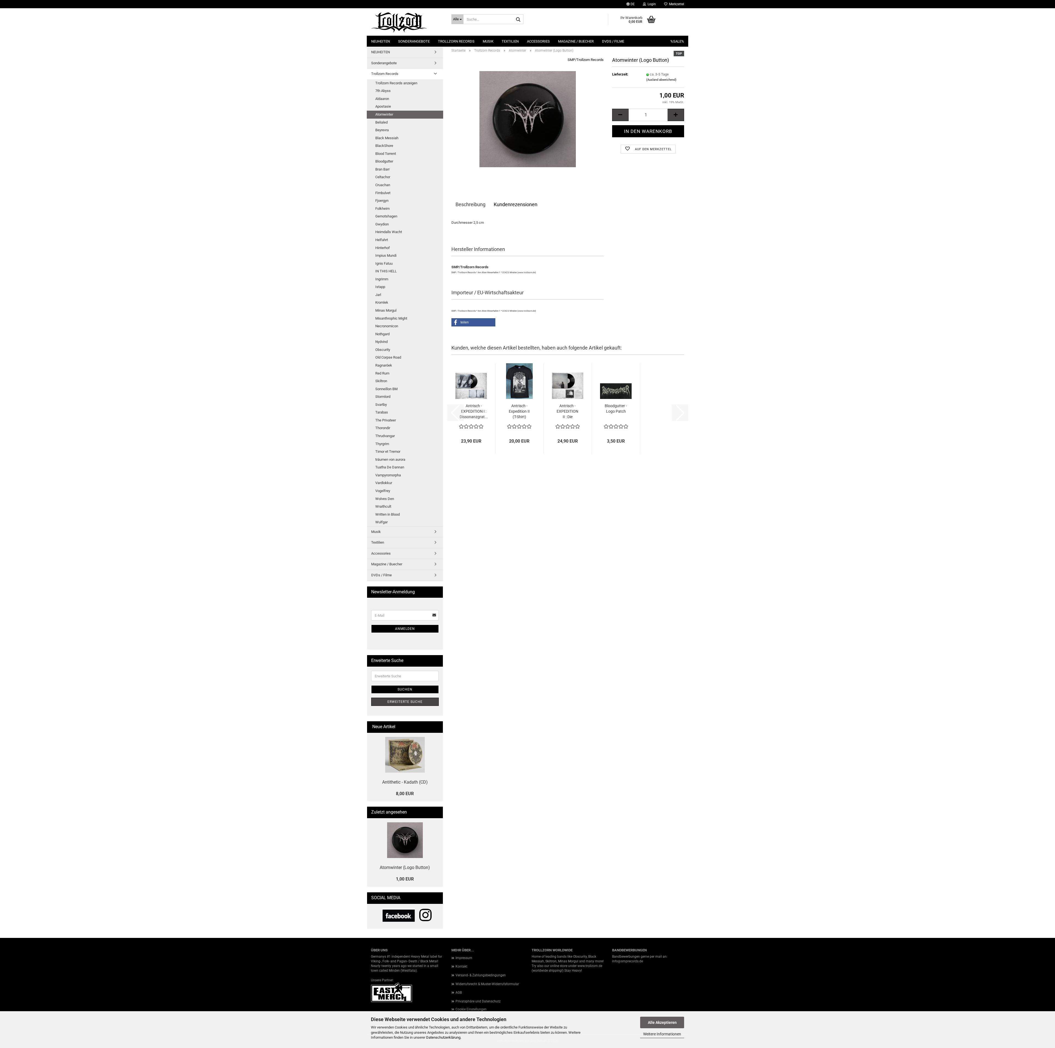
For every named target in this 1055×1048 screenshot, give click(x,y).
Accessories (538, 41)
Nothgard (382, 334)
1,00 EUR (405, 879)
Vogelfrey (382, 491)
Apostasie (383, 106)
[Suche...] (518, 19)
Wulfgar (381, 522)
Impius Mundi (385, 255)
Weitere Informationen (662, 1034)
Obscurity (382, 350)
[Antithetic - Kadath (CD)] (405, 755)
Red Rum (382, 373)
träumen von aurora (390, 459)
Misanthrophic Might (391, 318)
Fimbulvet (382, 193)
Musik (488, 41)
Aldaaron (382, 99)
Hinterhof (382, 248)
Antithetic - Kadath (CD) (405, 782)
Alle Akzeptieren (662, 1022)
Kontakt (461, 966)
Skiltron (381, 381)
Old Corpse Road (388, 357)
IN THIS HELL (386, 271)
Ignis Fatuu (384, 263)
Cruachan (382, 185)
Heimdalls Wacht (388, 232)
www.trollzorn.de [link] (590, 966)
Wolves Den (384, 499)
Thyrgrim (382, 444)
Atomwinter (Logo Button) (405, 867)
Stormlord (382, 397)
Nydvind (381, 342)
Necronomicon (386, 326)
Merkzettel (675, 4)
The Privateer (385, 420)
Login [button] (651, 4)
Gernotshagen (386, 216)
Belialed (381, 122)
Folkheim (382, 208)
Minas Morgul (385, 310)
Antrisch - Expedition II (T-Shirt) (519, 411)
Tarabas (381, 412)
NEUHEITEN (380, 41)
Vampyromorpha (388, 475)
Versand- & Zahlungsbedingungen (481, 975)
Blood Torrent (385, 154)
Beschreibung (470, 204)
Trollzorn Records (456, 41)
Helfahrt (381, 240)
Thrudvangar (385, 436)
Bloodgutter (384, 161)
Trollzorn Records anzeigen (396, 83)
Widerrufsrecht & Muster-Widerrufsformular (487, 984)
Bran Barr (382, 169)
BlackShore (384, 146)
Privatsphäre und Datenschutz (478, 1001)
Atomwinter (384, 114)
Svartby (381, 405)
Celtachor (382, 177)
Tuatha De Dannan (389, 467)
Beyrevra (382, 130)
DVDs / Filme (613, 41)
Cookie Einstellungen (471, 1009)
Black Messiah (386, 138)
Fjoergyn (381, 201)
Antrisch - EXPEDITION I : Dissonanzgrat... (474, 411)
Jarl (378, 295)
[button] (630, 4)
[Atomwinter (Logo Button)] (527, 119)
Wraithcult (383, 506)
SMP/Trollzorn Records (586, 60)
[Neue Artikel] (436, 727)
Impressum (464, 958)
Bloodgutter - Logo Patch (616, 408)
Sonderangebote (414, 41)
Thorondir (382, 428)
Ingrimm (381, 279)
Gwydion (382, 224)
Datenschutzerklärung (443, 1037)
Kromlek (381, 302)
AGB (459, 992)
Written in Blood (387, 514)
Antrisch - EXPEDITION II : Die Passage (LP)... (567, 412)
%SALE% (677, 41)
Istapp (380, 287)
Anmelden (405, 629)
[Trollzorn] (407, 22)
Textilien (510, 41)
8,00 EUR (405, 793)
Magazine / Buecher (576, 41)
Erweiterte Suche (405, 702)
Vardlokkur (383, 483)
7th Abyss (383, 91)
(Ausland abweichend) (661, 80)
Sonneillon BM (386, 389)
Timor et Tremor (387, 451)
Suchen (405, 689)
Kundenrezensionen (515, 204)
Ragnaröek (383, 365)
